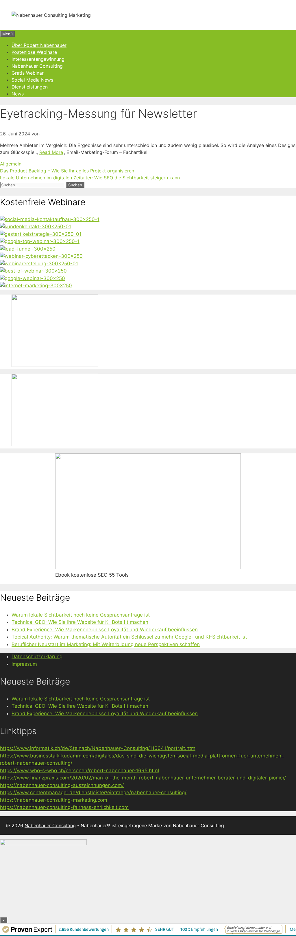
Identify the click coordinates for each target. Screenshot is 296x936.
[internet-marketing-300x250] (36, 285)
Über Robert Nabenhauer (39, 45)
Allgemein (10, 164)
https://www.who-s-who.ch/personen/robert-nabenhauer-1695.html (79, 770)
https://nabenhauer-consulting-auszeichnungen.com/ (62, 785)
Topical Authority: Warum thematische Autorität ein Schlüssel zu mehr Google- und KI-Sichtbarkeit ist (129, 637)
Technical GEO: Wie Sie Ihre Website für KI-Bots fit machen (80, 622)
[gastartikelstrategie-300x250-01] (41, 234)
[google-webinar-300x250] (32, 278)
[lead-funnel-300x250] (28, 249)
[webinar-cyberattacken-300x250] (41, 256)
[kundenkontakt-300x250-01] (35, 226)
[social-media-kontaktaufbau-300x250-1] (49, 219)
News (18, 94)
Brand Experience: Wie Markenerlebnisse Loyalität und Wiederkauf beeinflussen (105, 629)
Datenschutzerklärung (37, 656)
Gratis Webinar (28, 73)
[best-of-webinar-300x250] (33, 271)
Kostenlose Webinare (34, 52)
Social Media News (32, 80)
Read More (51, 152)
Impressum (24, 664)
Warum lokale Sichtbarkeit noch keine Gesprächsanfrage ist (81, 615)
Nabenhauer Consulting (37, 66)
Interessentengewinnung (38, 59)
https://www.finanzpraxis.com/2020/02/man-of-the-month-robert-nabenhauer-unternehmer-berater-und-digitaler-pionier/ (143, 778)
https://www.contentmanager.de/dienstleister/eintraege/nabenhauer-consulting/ (93, 792)
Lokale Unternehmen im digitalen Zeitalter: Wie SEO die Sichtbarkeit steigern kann (90, 178)
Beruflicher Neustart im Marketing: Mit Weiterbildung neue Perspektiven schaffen (106, 644)
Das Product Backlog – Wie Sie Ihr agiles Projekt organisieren (67, 171)
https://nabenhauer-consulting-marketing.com (53, 800)
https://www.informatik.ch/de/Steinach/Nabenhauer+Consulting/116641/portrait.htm (97, 748)
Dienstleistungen (30, 87)
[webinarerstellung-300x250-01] (39, 263)
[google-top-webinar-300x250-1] (39, 241)
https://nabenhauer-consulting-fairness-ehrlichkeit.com (64, 807)
